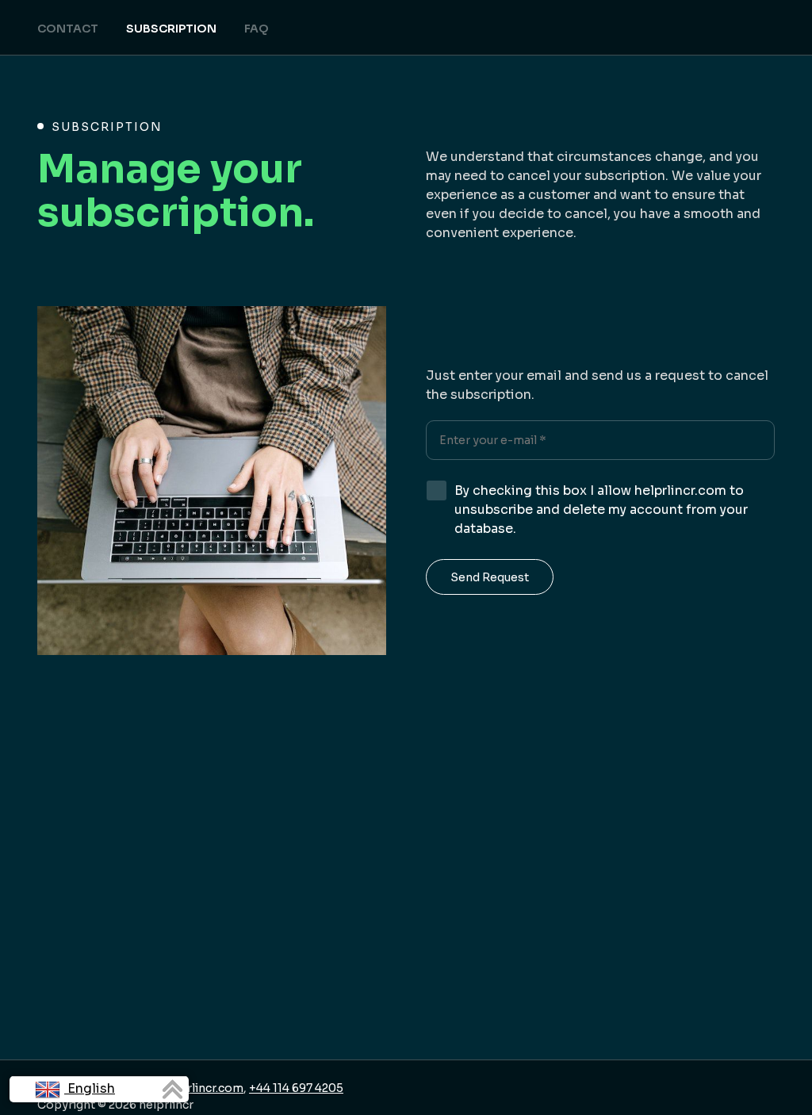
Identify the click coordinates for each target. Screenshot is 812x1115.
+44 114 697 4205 (296, 1088)
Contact (67, 28)
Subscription (171, 28)
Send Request (489, 577)
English (89, 1088)
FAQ (256, 28)
